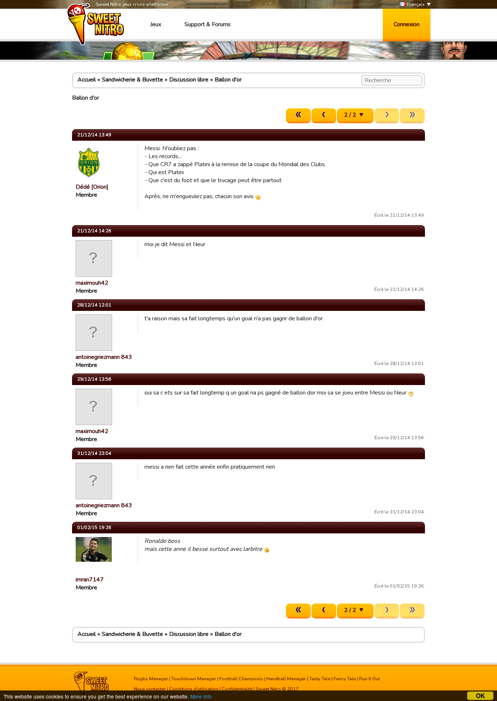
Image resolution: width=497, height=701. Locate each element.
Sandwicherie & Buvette (132, 80)
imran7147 (90, 580)
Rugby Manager (151, 679)
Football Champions (241, 679)
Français (415, 4)
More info (201, 696)
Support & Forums (207, 24)
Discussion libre (188, 80)
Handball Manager (286, 679)
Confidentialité (237, 689)
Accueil (86, 80)
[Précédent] (323, 115)
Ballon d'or (228, 80)
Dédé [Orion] (92, 187)
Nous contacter (150, 689)
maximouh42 (92, 283)
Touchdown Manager (193, 679)
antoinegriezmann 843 (104, 357)
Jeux (155, 24)
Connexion (407, 24)
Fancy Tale (345, 679)
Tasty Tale (319, 679)
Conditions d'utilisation (193, 689)
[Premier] (298, 115)
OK (480, 696)
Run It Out (369, 679)
